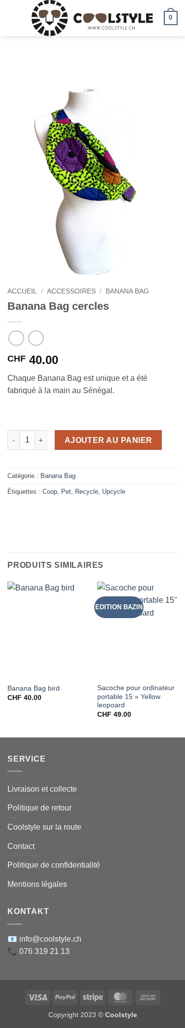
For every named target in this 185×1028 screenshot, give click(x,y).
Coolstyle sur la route (44, 827)
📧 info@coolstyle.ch (44, 939)
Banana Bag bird (33, 688)
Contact (21, 846)
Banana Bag (127, 291)
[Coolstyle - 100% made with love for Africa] (92, 18)
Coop (49, 491)
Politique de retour (39, 808)
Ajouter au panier (108, 440)
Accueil (22, 291)
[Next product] (16, 338)
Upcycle (113, 491)
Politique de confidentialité (53, 865)
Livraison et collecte (42, 789)
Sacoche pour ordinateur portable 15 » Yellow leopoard (136, 696)
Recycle (86, 491)
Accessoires (71, 291)
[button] (13, 18)
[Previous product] (35, 338)
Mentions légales (37, 884)
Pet (66, 491)
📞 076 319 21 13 (38, 951)
